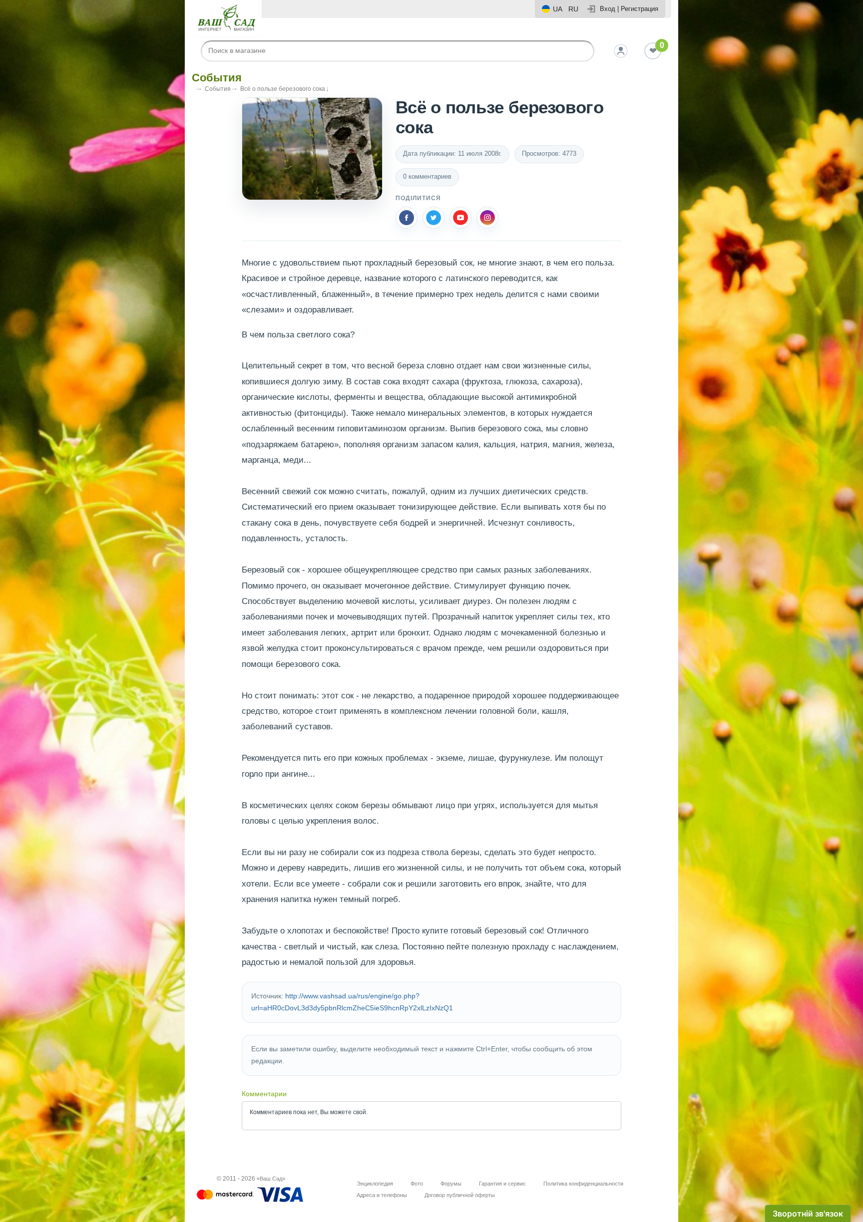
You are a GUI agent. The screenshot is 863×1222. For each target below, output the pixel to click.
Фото (417, 1184)
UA (557, 8)
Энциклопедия (375, 1184)
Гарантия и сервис (502, 1184)
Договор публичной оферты (460, 1195)
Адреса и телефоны (382, 1195)
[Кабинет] (620, 51)
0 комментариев (427, 176)
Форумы (450, 1184)
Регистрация (639, 8)
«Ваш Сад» (271, 1179)
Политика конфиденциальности (583, 1184)
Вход (607, 8)
